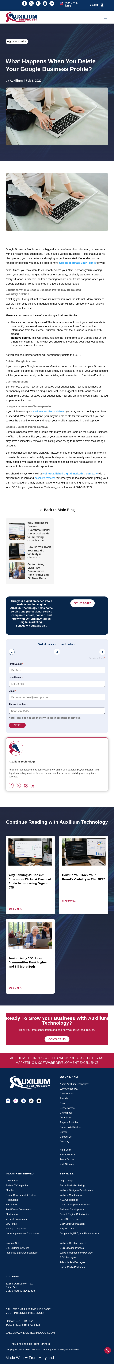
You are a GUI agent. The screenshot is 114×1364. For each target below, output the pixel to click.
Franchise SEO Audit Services (22, 1252)
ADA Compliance (69, 1200)
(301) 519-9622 (72, 5)
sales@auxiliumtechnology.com (30, 1332)
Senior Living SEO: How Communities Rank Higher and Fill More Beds (38, 571)
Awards (64, 1098)
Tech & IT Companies (17, 1185)
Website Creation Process (73, 1243)
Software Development (72, 1209)
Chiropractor (12, 1180)
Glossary (64, 1141)
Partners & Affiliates (70, 1127)
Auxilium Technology (42, 1349)
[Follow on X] (31, 3)
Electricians (12, 1214)
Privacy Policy (67, 1154)
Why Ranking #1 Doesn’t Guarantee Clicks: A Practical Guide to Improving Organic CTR (38, 531)
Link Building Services (17, 1248)
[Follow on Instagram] (45, 3)
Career (63, 1132)
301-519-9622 (82, 603)
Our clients (65, 1117)
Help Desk (65, 1150)
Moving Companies (16, 1228)
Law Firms (11, 1224)
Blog (62, 1103)
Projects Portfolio (69, 1122)
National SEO (13, 1243)
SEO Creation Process (72, 1248)
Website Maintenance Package (76, 1252)
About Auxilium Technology (74, 1084)
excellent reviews (44, 478)
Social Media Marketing (72, 1185)
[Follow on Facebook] (24, 3)
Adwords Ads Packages (72, 1262)
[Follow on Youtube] (51, 3)
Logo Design (66, 1180)
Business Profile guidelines (49, 411)
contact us (57, 1039)
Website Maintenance (71, 1195)
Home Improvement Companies (22, 1233)
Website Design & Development (77, 1190)
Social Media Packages (72, 1267)
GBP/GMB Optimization (72, 1224)
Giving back (66, 1113)
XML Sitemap (67, 1164)
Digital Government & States (20, 1195)
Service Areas (67, 1108)
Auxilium (16, 80)
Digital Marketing (16, 41)
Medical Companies (16, 1219)
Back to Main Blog (59, 509)
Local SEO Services (70, 1219)
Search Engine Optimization (74, 1214)
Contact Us (66, 1137)
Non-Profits (12, 1204)
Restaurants (12, 1200)
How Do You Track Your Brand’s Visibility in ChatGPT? (39, 552)
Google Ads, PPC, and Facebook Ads (79, 1233)
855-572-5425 (31, 1324)
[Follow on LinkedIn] (38, 3)
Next (17, 725)
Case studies (67, 1093)
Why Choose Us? (69, 1089)
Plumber (10, 1190)
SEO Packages (68, 1257)
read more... (15, 909)
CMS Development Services (75, 1204)
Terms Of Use (67, 1159)
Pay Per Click (67, 1228)
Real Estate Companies (18, 1209)
